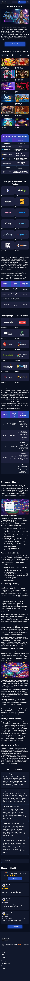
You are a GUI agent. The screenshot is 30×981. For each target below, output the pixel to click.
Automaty (24, 55)
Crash (17, 55)
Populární (3, 55)
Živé (11, 55)
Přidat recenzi (15, 878)
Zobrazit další (14, 926)
